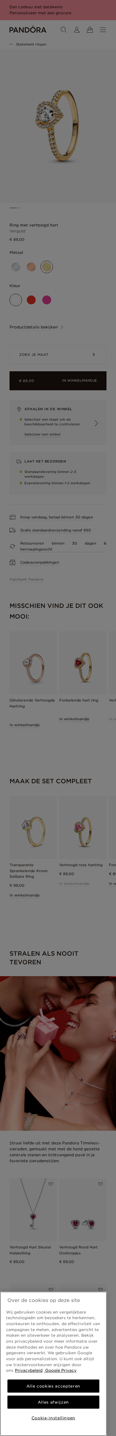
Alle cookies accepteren (53, 1386)
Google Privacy (60, 1370)
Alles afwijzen (53, 1402)
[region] (53, 1364)
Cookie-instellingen (53, 1417)
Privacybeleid (29, 1370)
